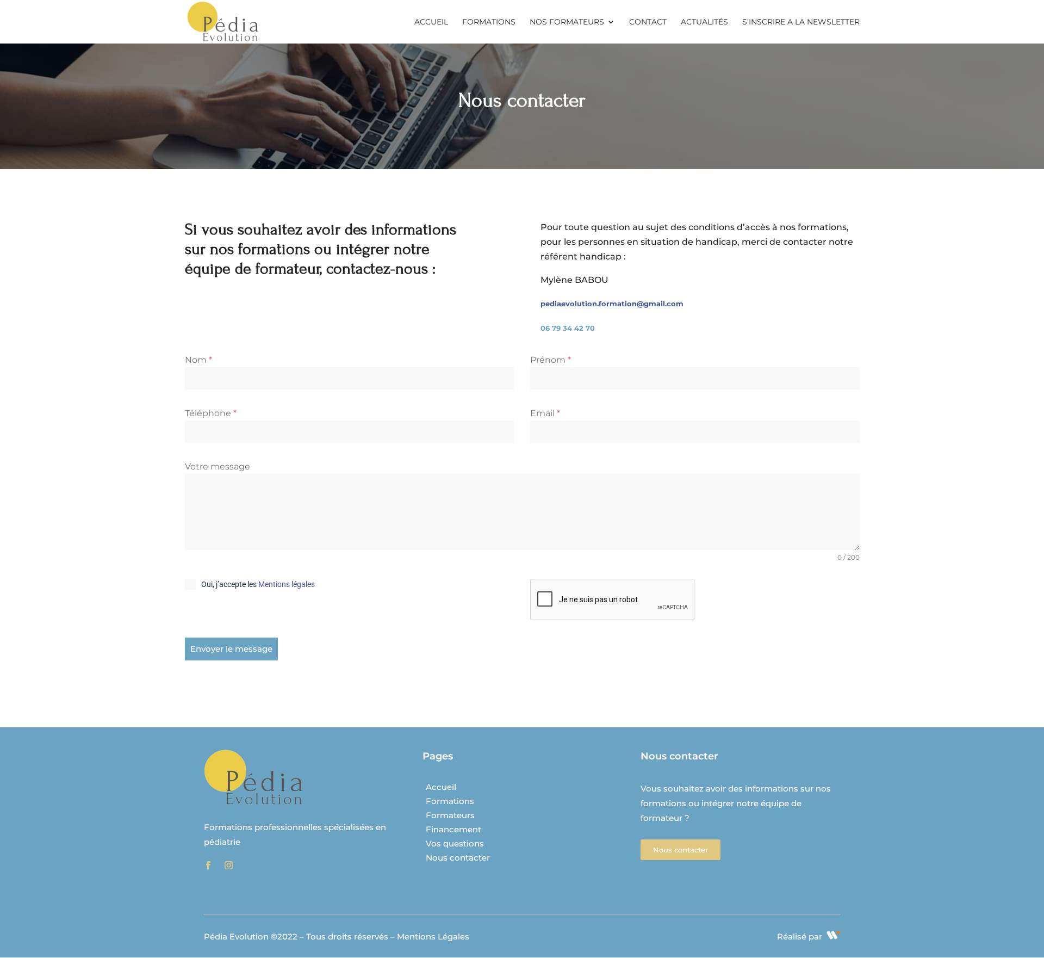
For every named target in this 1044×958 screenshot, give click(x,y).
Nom (198, 360)
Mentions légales (286, 584)
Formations (488, 22)
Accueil (431, 22)
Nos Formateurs (567, 22)
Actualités (704, 22)
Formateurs (450, 815)
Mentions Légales (433, 936)
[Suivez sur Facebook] (208, 865)
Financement (453, 829)
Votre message (217, 466)
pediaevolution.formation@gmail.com (611, 303)
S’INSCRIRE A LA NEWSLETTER (801, 22)
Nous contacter (458, 857)
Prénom (550, 360)
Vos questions (455, 843)
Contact (648, 22)
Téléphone (211, 413)
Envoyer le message (231, 649)
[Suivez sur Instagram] (228, 865)
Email (545, 413)
